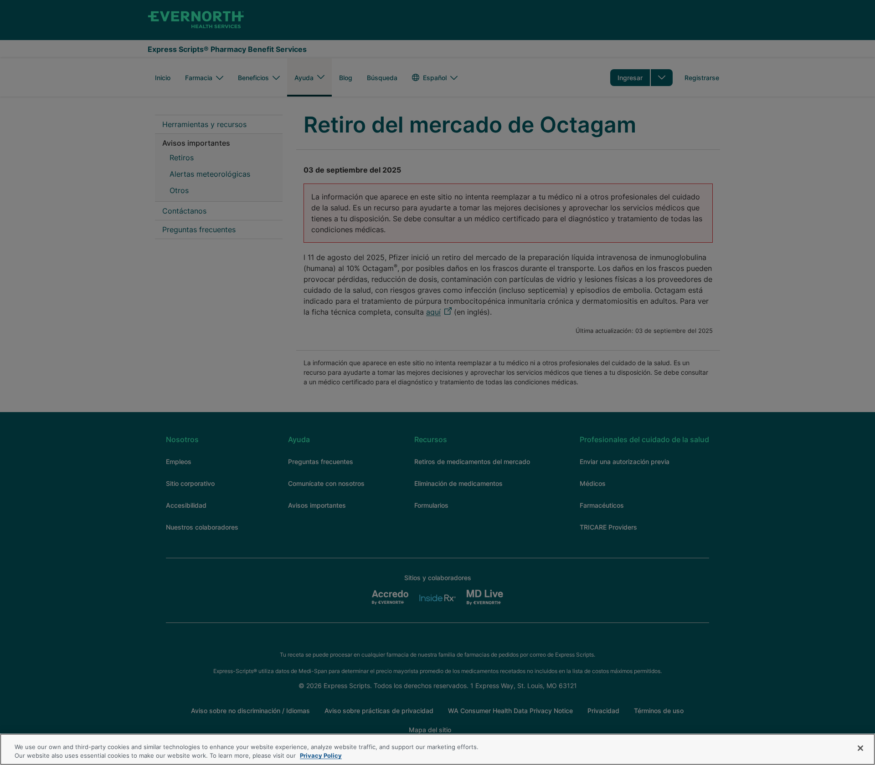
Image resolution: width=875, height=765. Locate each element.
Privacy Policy (321, 755)
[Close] (860, 748)
